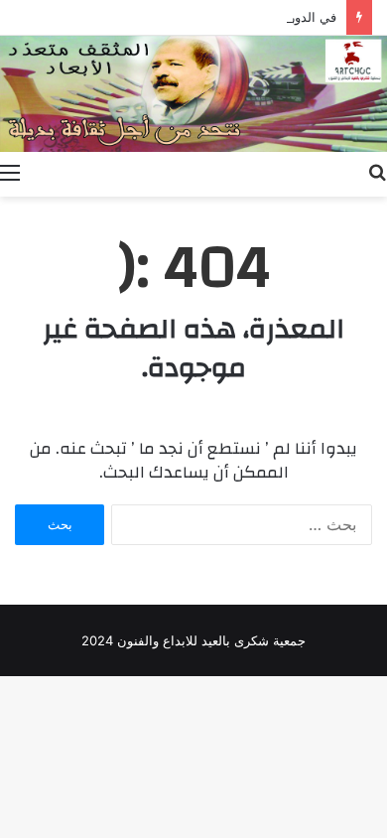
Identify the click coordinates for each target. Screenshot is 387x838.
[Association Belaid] (193, 94)
